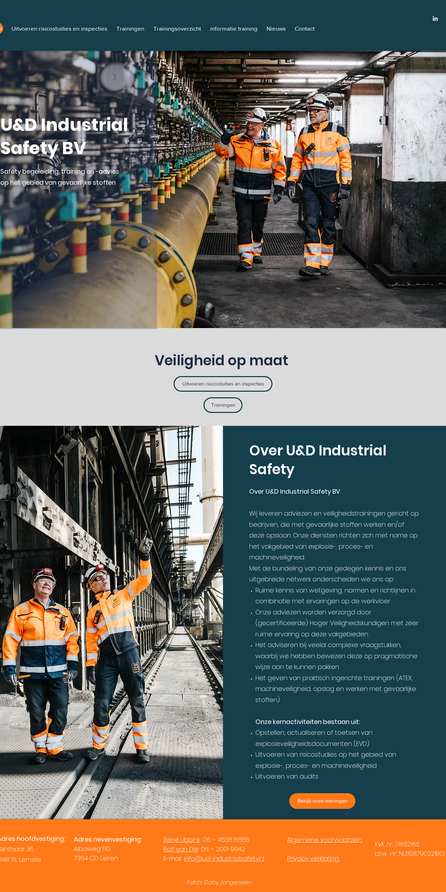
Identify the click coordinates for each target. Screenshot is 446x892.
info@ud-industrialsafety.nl (224, 858)
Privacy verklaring (313, 858)
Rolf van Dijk (180, 849)
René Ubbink (181, 839)
